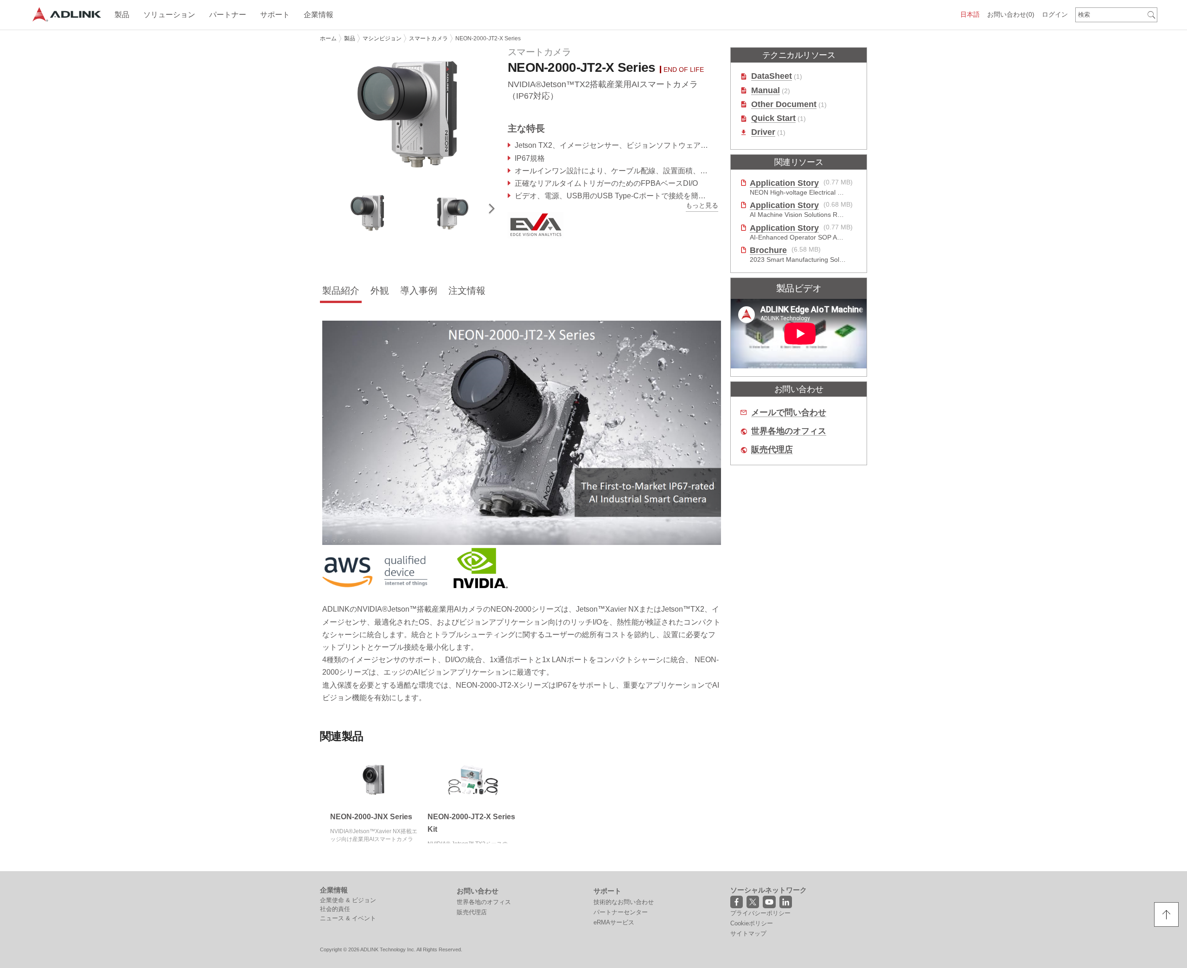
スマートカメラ (428, 38)
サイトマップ (748, 933)
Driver (763, 132)
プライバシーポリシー (760, 913)
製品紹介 (340, 290)
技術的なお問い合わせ (624, 901)
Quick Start (773, 118)
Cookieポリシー (751, 923)
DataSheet (771, 76)
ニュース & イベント (348, 918)
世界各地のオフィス (788, 431)
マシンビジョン (382, 38)
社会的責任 (335, 908)
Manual (765, 90)
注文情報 (466, 290)
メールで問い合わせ (788, 412)
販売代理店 (772, 449)
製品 (349, 38)
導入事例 (418, 290)
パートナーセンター (621, 912)
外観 (379, 290)
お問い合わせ (1010, 14)
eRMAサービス (614, 922)
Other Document (784, 104)
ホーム (328, 38)
